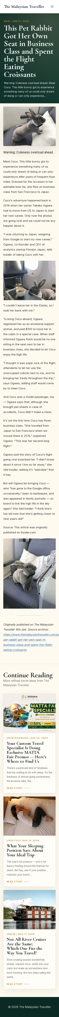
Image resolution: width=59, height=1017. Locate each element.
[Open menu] (52, 6)
